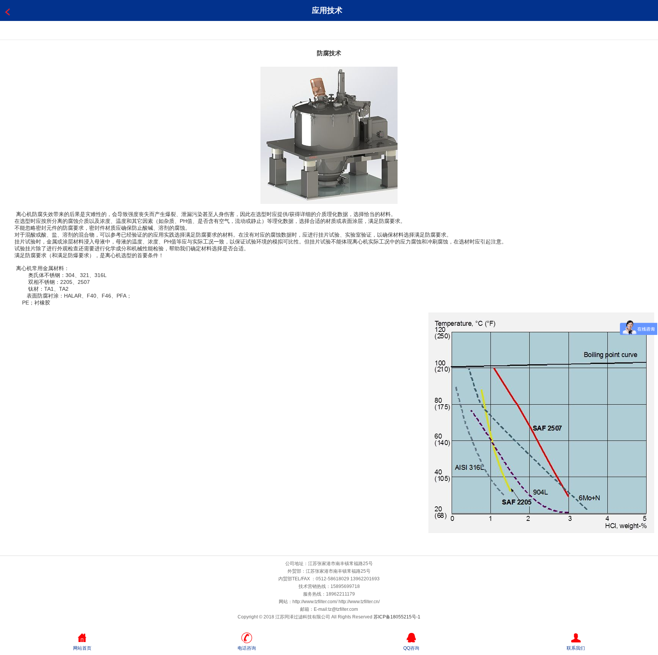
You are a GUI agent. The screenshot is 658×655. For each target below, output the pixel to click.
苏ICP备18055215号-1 (397, 617)
